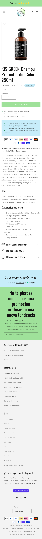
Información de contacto (17, 534)
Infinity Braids (9, 437)
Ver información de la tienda (15, 117)
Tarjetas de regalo (11, 401)
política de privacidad (12, 383)
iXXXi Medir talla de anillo (14, 378)
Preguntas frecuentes (12, 373)
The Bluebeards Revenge (13, 465)
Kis (5, 447)
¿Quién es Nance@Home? (14, 351)
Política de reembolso (17, 528)
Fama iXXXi (8, 419)
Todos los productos (12, 405)
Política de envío (29, 531)
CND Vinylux (9, 451)
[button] (4, 12)
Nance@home (19, 525)
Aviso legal (30, 534)
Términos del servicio (15, 531)
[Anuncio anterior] (4, 3)
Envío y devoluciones (12, 392)
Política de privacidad (32, 528)
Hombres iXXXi (9, 428)
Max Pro (7, 456)
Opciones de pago (11, 396)
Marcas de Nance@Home (13, 355)
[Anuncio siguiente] (38, 3)
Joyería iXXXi (9, 424)
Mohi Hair (8, 460)
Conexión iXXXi (9, 433)
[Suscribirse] (35, 335)
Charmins (8, 442)
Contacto (7, 360)
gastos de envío (21, 88)
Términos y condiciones (13, 387)
